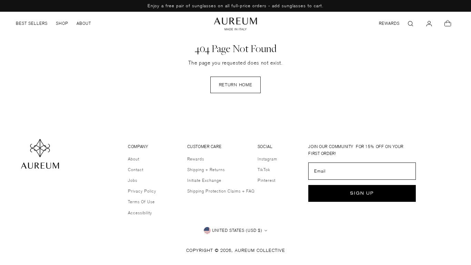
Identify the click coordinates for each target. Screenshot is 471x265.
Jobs (132, 180)
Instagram (267, 159)
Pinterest (266, 180)
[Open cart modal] (448, 23)
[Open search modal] (411, 23)
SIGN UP (362, 193)
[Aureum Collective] (235, 23)
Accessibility (140, 213)
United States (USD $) (237, 230)
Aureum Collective (260, 250)
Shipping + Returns (206, 169)
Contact (135, 169)
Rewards (195, 159)
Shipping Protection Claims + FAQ (220, 191)
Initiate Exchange (204, 180)
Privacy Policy (142, 191)
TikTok (264, 169)
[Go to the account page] (429, 23)
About (133, 159)
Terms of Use (141, 202)
